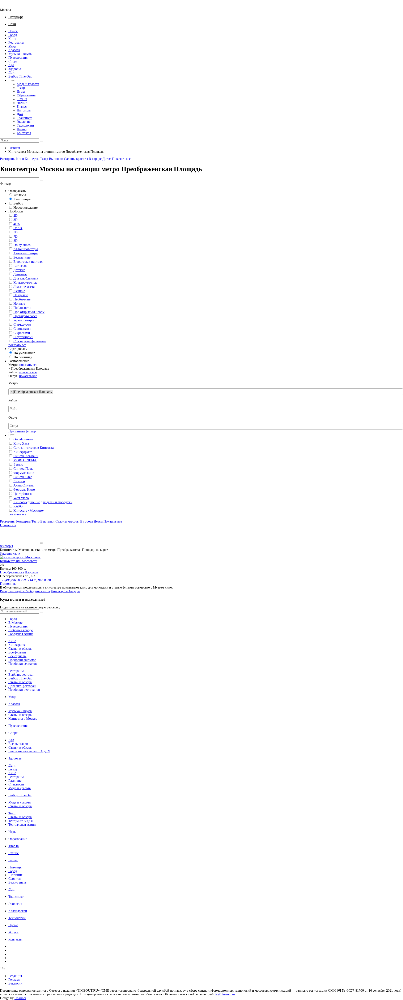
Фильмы (20, 195)
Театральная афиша (22, 824)
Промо (21, 129)
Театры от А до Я (20, 821)
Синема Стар (22, 477)
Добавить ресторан (22, 686)
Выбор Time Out (19, 76)
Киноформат (22, 452)
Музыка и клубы (20, 54)
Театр (21, 87)
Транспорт (24, 118)
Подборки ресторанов (24, 689)
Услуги (13, 932)
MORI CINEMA (25, 460)
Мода (12, 46)
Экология (23, 121)
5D (15, 232)
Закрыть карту (10, 553)
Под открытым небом (28, 312)
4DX (16, 224)
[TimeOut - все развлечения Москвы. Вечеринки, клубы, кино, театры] (9, 6)
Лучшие (19, 291)
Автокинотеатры (25, 249)
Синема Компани (25, 456)
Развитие (14, 780)
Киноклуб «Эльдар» (65, 591)
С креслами (21, 333)
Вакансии (15, 983)
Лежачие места (24, 286)
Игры (21, 91)
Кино (12, 38)
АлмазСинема (23, 485)
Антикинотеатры (25, 253)
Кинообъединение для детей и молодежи (42, 502)
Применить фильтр (22, 431)
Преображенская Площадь (19, 572)
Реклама (14, 979)
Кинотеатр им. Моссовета (18, 561)
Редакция (15, 976)
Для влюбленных (25, 278)
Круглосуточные (25, 282)
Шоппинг (15, 875)
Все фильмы (17, 652)
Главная (14, 148)
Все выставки (18, 743)
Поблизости (22, 307)
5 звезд (18, 464)
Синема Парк (23, 468)
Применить (8, 525)
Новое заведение (25, 207)
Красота (14, 50)
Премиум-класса (25, 316)
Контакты (24, 133)
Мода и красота (28, 84)
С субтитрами (23, 337)
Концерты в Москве (22, 718)
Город (12, 35)
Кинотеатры (22, 199)
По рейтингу (23, 357)
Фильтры (6, 546)
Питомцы (24, 110)
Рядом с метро (23, 320)
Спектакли (16, 784)
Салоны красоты (76, 158)
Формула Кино (24, 489)
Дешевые (20, 274)
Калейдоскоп (17, 911)
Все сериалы (17, 656)
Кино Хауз (21, 443)
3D (15, 219)
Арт (11, 65)
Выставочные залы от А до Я (29, 751)
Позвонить (8, 583)
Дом (20, 114)
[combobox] (205, 391)
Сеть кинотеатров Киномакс (33, 447)
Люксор (19, 481)
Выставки (56, 158)
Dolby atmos (21, 245)
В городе (95, 158)
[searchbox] (55, 392)
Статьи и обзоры (20, 648)
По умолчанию (24, 353)
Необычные (21, 299)
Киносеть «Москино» (28, 510)
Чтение (22, 103)
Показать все (121, 158)
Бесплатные (21, 257)
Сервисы (14, 878)
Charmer (20, 998)
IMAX (17, 228)
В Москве (15, 622)
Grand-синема (23, 439)
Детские (19, 270)
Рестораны (16, 42)
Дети (12, 72)
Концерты (32, 158)
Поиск (13, 31)
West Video (21, 498)
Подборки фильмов (22, 660)
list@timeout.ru (225, 994)
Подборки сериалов (22, 663)
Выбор (18, 203)
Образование (26, 95)
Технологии (25, 125)
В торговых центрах (28, 261)
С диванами (22, 328)
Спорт (12, 61)
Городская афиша (20, 634)
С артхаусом (22, 324)
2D (15, 215)
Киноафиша (17, 645)
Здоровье (14, 69)
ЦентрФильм (22, 493)
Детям (106, 158)
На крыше (20, 295)
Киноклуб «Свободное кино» (29, 591)
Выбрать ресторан (21, 674)
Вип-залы (20, 266)
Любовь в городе (20, 630)
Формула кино (23, 473)
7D (15, 236)
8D (15, 240)
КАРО (18, 506)
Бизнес (22, 106)
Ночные (19, 303)
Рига (3, 591)
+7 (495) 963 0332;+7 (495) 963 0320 (25, 580)
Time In (22, 99)
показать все (17, 345)
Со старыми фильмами (29, 341)
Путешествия (17, 57)
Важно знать (17, 882)
